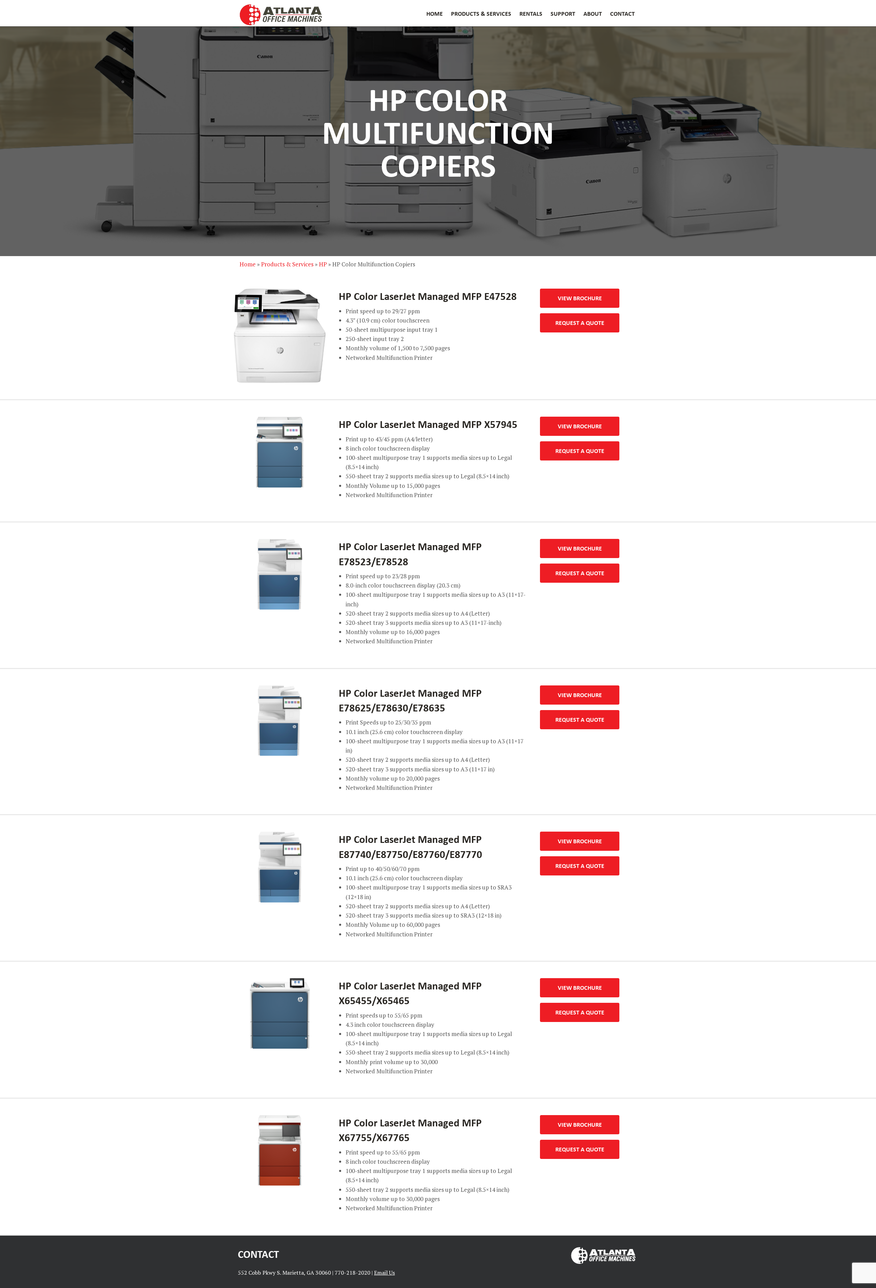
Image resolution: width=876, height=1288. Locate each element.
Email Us (384, 1272)
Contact (622, 13)
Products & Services (481, 13)
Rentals (530, 13)
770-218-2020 (352, 1272)
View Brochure (580, 298)
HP (323, 264)
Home (434, 13)
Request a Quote (579, 322)
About (592, 13)
